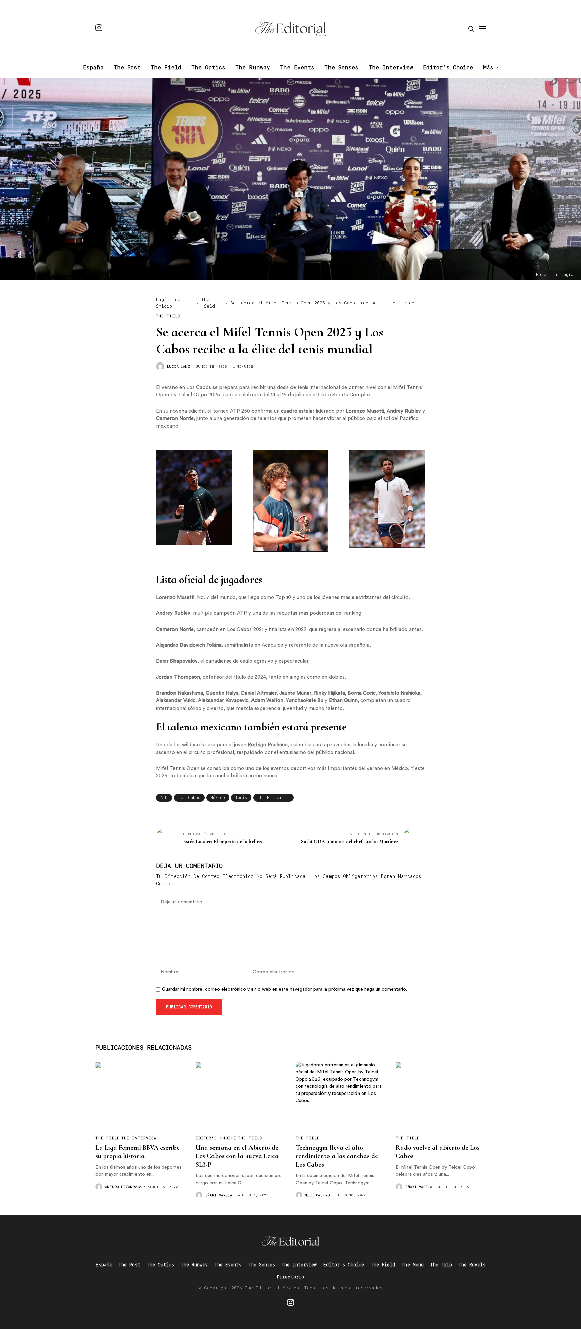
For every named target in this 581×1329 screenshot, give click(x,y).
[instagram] (98, 28)
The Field (383, 1264)
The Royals (472, 1264)
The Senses (261, 1264)
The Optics (160, 1264)
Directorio (290, 1276)
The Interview (299, 1264)
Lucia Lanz (178, 366)
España (104, 1264)
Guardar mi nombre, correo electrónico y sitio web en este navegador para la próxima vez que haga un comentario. (284, 989)
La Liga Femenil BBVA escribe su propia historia (137, 1152)
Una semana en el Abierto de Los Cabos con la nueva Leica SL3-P (237, 1156)
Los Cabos (189, 797)
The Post (129, 1264)
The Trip (441, 1264)
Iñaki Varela (218, 1195)
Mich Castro (317, 1195)
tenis (241, 797)
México (218, 797)
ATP (164, 797)
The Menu (413, 1264)
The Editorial (273, 797)
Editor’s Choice (343, 1264)
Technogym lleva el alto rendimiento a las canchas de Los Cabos (337, 1156)
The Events (228, 1264)
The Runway (194, 1264)
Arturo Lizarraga (123, 1187)
